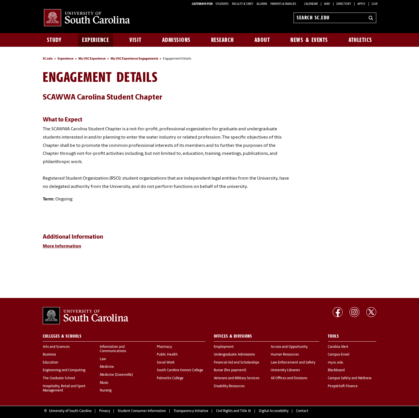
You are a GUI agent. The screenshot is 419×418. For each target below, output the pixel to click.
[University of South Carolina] (85, 315)
